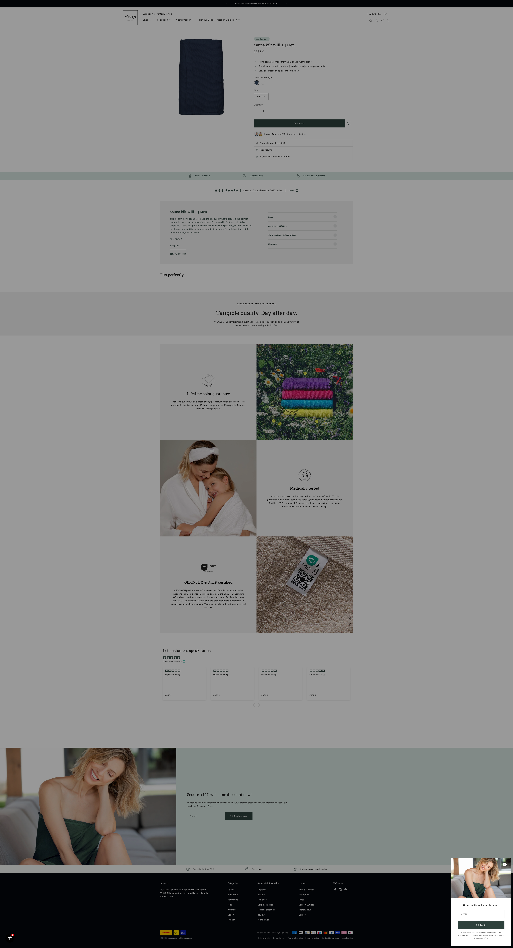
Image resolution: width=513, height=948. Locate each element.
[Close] (505, 864)
